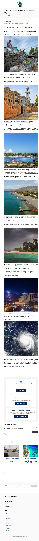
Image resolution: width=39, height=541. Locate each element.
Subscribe (35, 431)
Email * (19, 484)
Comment (6, 472)
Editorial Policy (7, 506)
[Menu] (1, 4)
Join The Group (21, 390)
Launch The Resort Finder (21, 416)
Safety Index (8, 516)
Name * (6, 483)
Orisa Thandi (6, 13)
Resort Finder (8, 521)
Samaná (7, 530)
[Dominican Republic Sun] (19, 4)
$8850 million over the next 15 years (15, 359)
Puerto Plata (8, 526)
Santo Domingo (8, 525)
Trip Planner (8, 518)
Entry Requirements (9, 520)
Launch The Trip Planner (21, 403)
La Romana (8, 528)
